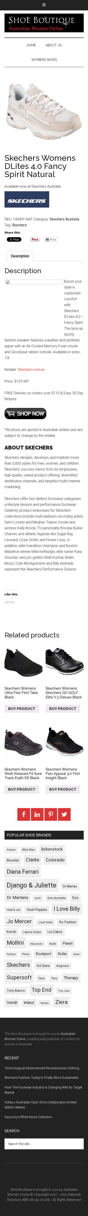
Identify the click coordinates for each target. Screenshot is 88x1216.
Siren (76, 954)
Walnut (29, 1003)
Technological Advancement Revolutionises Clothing (42, 1068)
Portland (11, 954)
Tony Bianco (16, 991)
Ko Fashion (67, 922)
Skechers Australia (64, 219)
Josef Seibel (45, 922)
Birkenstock (52, 849)
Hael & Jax (13, 909)
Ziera (61, 1002)
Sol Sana (43, 966)
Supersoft (19, 977)
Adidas (11, 849)
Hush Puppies (37, 910)
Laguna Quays (32, 932)
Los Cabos (55, 932)
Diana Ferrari (23, 871)
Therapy (71, 977)
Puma (25, 954)
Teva (54, 978)
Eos (75, 898)
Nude (52, 943)
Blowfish (13, 860)
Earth (38, 898)
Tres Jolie (63, 990)
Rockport (43, 953)
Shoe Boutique (44, 23)
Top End (41, 990)
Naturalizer (36, 943)
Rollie (62, 954)
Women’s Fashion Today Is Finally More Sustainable (41, 1077)
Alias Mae (28, 849)
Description (20, 256)
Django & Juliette (31, 885)
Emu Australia (57, 898)
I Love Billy (67, 909)
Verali (12, 1002)
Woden (45, 1003)
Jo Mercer (19, 921)
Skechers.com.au (31, 369)
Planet (68, 943)
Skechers (19, 225)
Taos (41, 978)
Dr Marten (70, 886)
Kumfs (11, 932)
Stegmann (62, 966)
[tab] (20, 256)
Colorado (55, 860)
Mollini (15, 942)
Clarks (32, 860)
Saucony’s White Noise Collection (28, 1117)
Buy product (21, 709)
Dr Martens (17, 897)
